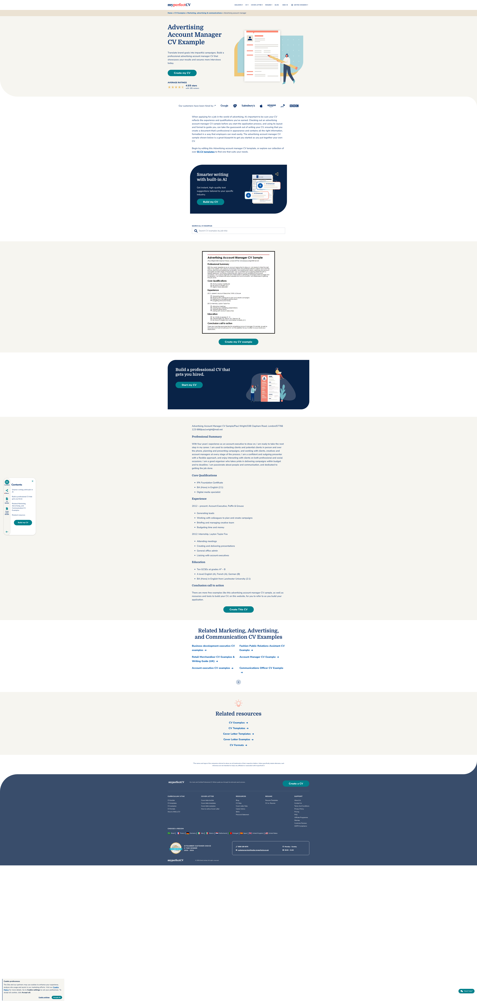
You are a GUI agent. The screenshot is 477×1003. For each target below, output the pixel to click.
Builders (238, 5)
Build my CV (210, 202)
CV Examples (179, 13)
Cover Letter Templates (237, 733)
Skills (238, 812)
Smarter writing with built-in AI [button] (22, 491)
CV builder (171, 800)
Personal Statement (242, 815)
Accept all (56, 997)
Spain (245, 833)
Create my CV (182, 73)
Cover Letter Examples (236, 739)
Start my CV (189, 385)
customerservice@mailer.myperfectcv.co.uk (253, 850)
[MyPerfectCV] (179, 4)
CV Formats (237, 745)
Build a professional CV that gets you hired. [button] (22, 498)
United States (273, 833)
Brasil (173, 833)
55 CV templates (206, 151)
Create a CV (296, 783)
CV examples (172, 806)
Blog (277, 5)
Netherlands (223, 833)
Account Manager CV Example (257, 657)
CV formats (171, 809)
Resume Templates (271, 800)
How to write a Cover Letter (210, 809)
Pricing (296, 812)
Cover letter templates (208, 803)
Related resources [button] (18, 515)
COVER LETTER (207, 796)
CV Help (238, 803)
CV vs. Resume (270, 803)
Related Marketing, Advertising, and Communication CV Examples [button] (19, 506)
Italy (202, 833)
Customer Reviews (300, 823)
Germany (193, 833)
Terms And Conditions (301, 806)
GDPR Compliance (300, 826)
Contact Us (298, 803)
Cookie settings (44, 997)
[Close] (32, 481)
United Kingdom (300, 5)
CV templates (172, 803)
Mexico (211, 833)
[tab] (7, 483)
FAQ (295, 815)
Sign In (285, 5)
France (182, 833)
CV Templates (237, 728)
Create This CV (239, 609)
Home (170, 13)
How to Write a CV (174, 812)
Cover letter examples (208, 806)
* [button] (214, 105)
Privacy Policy (299, 809)
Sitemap (297, 820)
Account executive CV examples (211, 668)
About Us (297, 800)
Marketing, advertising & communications (204, 13)
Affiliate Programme (301, 817)
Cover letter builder (207, 800)
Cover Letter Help (242, 806)
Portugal (235, 833)
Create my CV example (238, 342)
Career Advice (240, 809)
